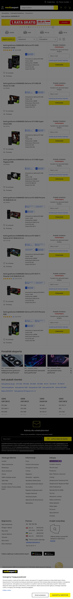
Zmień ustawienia (40, 595)
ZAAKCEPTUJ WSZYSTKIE (60, 595)
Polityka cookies (7, 590)
